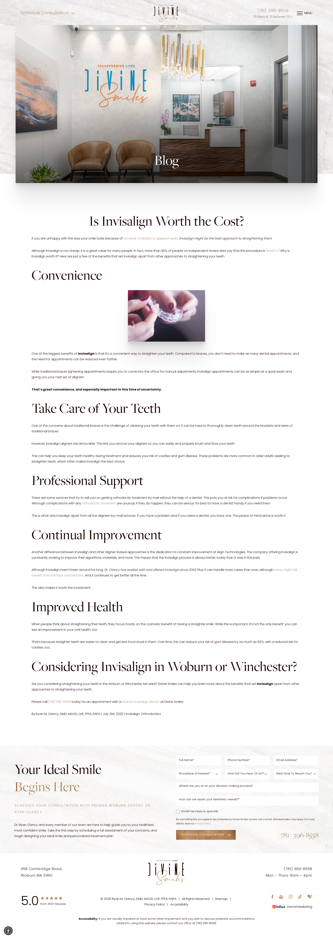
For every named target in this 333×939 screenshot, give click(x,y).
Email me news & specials (200, 811)
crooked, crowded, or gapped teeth (151, 238)
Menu (308, 13)
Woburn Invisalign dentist (141, 702)
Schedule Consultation (45, 13)
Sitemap (221, 899)
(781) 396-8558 (272, 11)
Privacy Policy (203, 824)
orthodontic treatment (99, 503)
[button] (8, 930)
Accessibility (179, 904)
